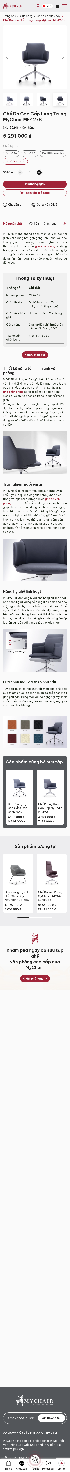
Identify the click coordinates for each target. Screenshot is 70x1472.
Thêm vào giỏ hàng (37, 193)
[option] (11, 153)
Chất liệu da (11, 146)
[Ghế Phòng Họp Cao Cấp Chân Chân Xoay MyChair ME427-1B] (19, 785)
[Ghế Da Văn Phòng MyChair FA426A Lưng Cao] (52, 871)
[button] (7, 57)
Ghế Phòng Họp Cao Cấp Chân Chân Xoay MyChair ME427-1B (19, 808)
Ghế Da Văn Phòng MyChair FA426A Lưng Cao (50, 896)
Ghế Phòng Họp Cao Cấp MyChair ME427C (50, 808)
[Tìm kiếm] (37, 8)
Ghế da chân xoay (48, 16)
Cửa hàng (26, 16)
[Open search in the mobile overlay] (38, 6)
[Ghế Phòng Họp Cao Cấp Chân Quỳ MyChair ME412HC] (18, 871)
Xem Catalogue (35, 355)
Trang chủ (9, 16)
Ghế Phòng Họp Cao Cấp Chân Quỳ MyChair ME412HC (18, 896)
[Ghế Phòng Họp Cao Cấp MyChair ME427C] (50, 785)
